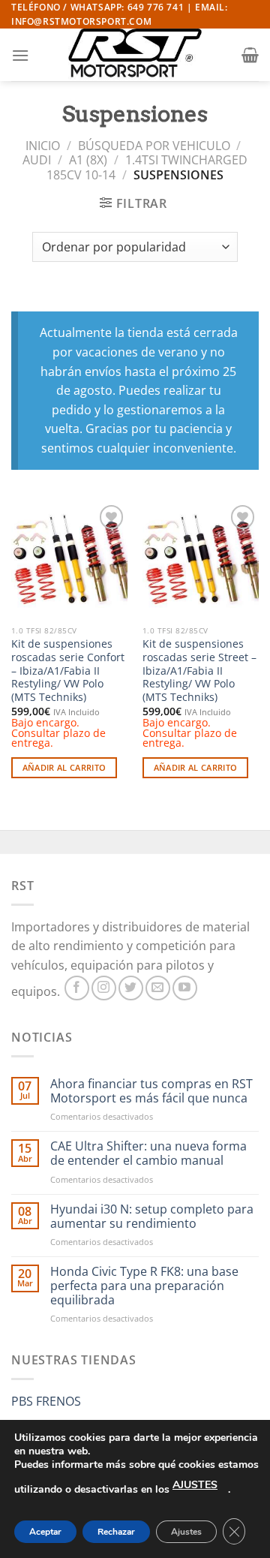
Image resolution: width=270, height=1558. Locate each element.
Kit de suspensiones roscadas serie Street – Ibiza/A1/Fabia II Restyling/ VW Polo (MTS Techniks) (199, 670)
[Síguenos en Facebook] (76, 988)
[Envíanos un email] (158, 988)
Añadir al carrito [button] (64, 767)
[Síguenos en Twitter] (130, 988)
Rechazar (116, 1532)
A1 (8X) (88, 160)
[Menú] (20, 55)
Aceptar (45, 1532)
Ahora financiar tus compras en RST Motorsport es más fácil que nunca (151, 1091)
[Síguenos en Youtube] (184, 988)
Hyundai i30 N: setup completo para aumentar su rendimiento (152, 1216)
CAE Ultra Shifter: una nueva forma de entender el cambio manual (148, 1153)
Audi (36, 160)
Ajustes (186, 1532)
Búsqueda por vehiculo (154, 145)
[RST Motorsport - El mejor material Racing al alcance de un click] (135, 55)
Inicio (43, 145)
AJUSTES (195, 1485)
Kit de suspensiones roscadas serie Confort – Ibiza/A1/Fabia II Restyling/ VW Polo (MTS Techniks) (67, 670)
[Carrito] (250, 54)
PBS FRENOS (46, 1401)
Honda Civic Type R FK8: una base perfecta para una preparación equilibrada (144, 1286)
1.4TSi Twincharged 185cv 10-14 (146, 167)
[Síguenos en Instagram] (104, 988)
